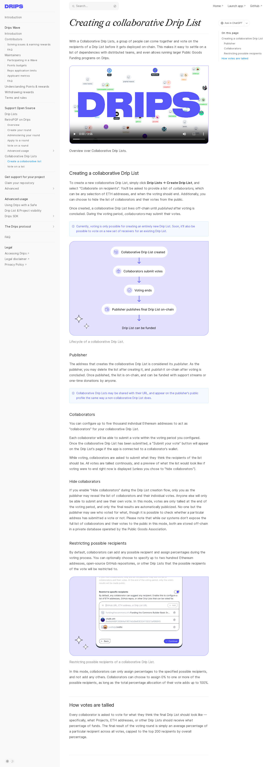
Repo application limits (22, 70)
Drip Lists (11, 114)
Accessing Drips (16, 253)
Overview (13, 124)
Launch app (235, 6)
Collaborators (232, 48)
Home (217, 6)
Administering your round (23, 135)
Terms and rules (16, 97)
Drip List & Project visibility (23, 210)
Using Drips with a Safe (21, 205)
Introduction (13, 17)
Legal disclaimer (16, 259)
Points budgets (17, 65)
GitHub (254, 6)
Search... (82, 6)
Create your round (19, 130)
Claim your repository (19, 183)
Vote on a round (17, 145)
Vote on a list (16, 166)
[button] (31, 151)
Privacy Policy (14, 264)
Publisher (229, 43)
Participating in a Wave (22, 60)
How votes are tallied (235, 58)
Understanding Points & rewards (27, 86)
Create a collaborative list (24, 161)
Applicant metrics (18, 75)
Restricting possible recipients (243, 53)
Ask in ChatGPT (233, 22)
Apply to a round (18, 140)
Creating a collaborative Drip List (242, 38)
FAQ (10, 49)
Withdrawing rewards (19, 92)
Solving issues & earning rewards (29, 44)
